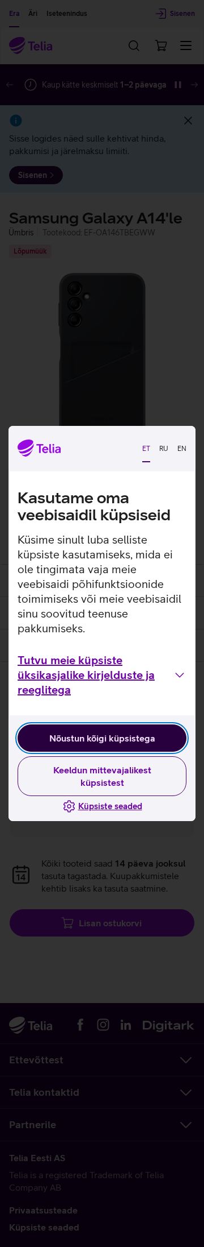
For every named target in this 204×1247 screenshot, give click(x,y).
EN (181, 449)
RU (163, 449)
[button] (102, 675)
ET (146, 449)
